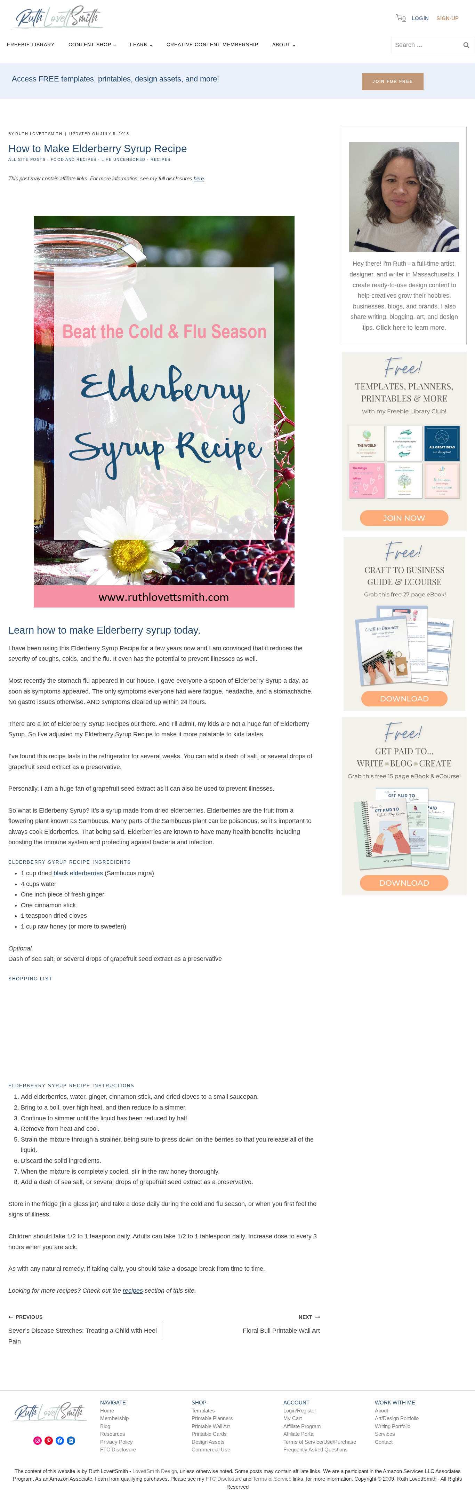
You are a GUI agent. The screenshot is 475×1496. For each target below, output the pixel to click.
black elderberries (78, 873)
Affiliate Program (302, 1426)
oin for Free (392, 81)
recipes (133, 1290)
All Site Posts (27, 159)
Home (107, 1410)
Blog (105, 1426)
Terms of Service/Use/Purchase (319, 1442)
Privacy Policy (116, 1442)
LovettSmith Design (154, 1471)
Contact (384, 1442)
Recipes (161, 159)
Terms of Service (272, 1479)
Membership (114, 1418)
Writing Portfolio (392, 1426)
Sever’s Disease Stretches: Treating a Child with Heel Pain (82, 1329)
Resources (112, 1434)
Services (385, 1434)
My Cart (292, 1418)
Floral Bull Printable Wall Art (281, 1324)
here (199, 178)
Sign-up (447, 18)
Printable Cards (209, 1434)
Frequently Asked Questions (315, 1449)
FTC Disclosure (118, 1449)
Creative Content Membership (212, 44)
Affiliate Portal (298, 1434)
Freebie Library (31, 44)
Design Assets (208, 1442)
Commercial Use (211, 1449)
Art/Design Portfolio (397, 1418)
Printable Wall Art (211, 1426)
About (381, 1410)
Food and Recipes (74, 159)
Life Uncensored (124, 159)
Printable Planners (212, 1418)
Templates (203, 1410)
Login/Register (299, 1410)
